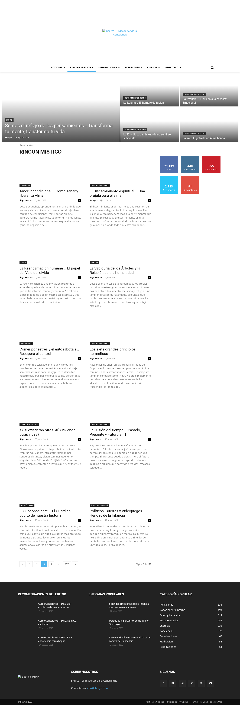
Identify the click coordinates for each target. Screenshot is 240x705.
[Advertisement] (120, 14)
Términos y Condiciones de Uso (206, 701)
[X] (201, 683)
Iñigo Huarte (26, 200)
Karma (23, 262)
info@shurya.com (97, 688)
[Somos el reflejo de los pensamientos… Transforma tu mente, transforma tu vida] (61, 107)
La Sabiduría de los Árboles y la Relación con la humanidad (115, 270)
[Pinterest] (191, 683)
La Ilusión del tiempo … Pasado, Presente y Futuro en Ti (115, 432)
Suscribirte (190, 177)
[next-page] (75, 564)
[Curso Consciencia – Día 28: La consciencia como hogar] (26, 642)
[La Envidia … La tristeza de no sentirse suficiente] (149, 124)
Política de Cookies (155, 701)
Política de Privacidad (177, 701)
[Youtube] (210, 683)
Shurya (93, 200)
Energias (94, 262)
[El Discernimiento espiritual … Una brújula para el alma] (120, 171)
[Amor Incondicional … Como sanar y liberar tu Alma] (50, 171)
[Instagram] (182, 683)
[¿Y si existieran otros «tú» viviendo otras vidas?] (50, 410)
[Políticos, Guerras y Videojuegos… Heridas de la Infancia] (120, 491)
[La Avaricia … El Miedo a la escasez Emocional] (209, 89)
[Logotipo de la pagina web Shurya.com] (120, 46)
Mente (9, 120)
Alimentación (26, 343)
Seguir (190, 157)
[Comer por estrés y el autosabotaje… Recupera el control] (50, 329)
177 (67, 564)
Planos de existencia (29, 424)
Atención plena (27, 505)
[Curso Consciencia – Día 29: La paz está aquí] (26, 625)
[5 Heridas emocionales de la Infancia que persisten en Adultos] (97, 608)
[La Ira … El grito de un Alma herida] (209, 124)
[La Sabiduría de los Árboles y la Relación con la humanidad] (120, 248)
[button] (212, 67)
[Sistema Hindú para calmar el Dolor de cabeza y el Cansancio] (97, 642)
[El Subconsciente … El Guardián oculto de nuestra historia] (50, 491)
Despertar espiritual (99, 505)
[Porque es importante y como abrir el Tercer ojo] (97, 625)
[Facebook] (163, 683)
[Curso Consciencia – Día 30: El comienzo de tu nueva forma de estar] (26, 608)
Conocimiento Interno (135, 98)
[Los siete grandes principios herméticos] (120, 329)
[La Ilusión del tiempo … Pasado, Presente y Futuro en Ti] (120, 410)
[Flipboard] (172, 683)
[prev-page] (22, 564)
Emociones (25, 185)
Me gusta (169, 157)
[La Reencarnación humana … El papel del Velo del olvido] (50, 248)
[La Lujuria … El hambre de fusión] (149, 89)
